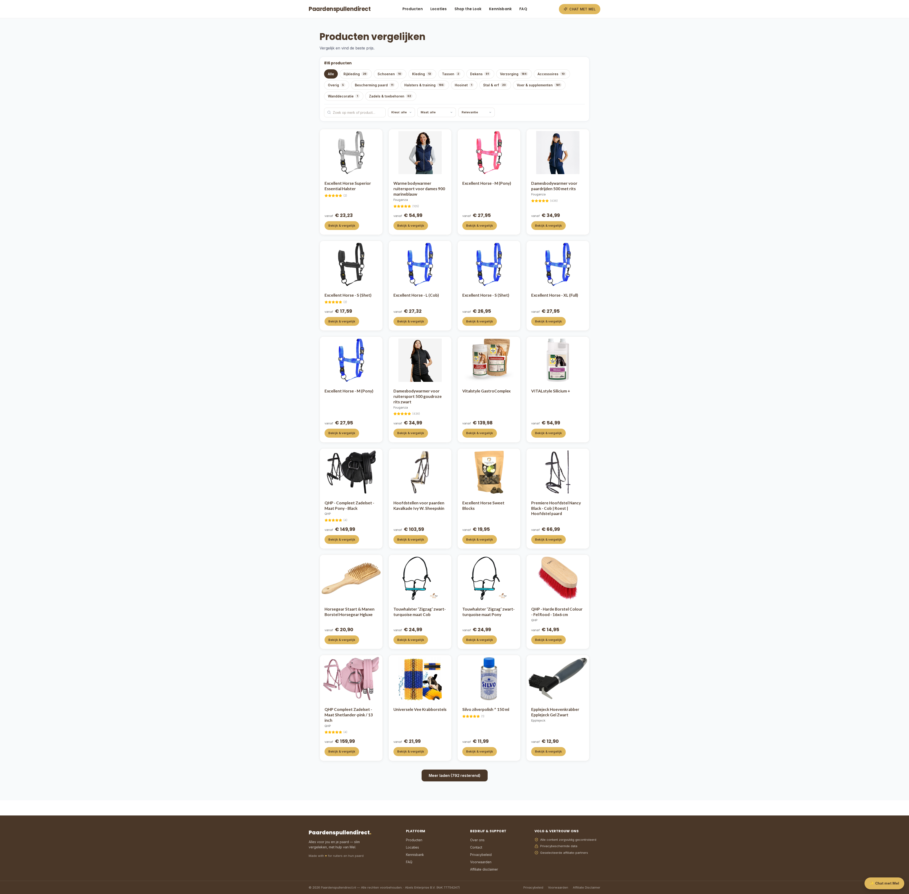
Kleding (421, 74)
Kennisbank (500, 8)
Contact (476, 847)
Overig (336, 85)
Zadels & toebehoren (390, 96)
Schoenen (389, 74)
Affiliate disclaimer (484, 869)
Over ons (477, 840)
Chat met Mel (582, 9)
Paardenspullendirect (339, 9)
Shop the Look (468, 8)
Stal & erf (494, 85)
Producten (412, 8)
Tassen (450, 74)
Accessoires (551, 74)
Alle (331, 74)
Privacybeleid (481, 855)
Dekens (479, 74)
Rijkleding (354, 74)
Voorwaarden (480, 862)
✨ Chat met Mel (884, 883)
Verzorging (513, 74)
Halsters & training (424, 85)
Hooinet (463, 85)
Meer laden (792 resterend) (455, 775)
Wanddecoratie (343, 96)
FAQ (523, 8)
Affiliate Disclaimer (586, 887)
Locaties (438, 8)
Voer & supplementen (538, 85)
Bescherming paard (374, 85)
